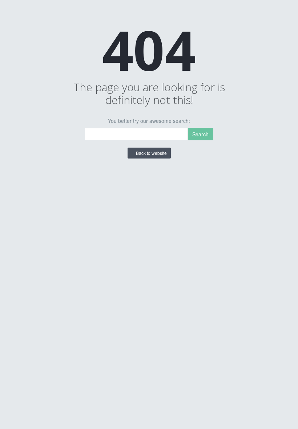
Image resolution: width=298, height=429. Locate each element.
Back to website (151, 153)
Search (200, 134)
